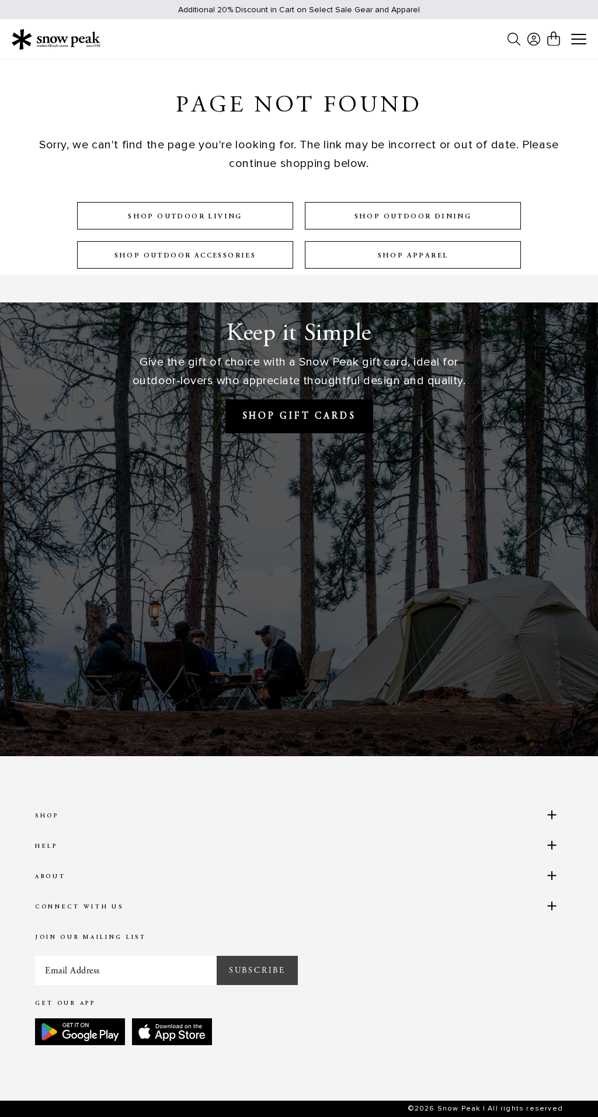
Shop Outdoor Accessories (185, 255)
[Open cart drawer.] (553, 38)
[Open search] (514, 39)
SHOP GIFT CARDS (299, 416)
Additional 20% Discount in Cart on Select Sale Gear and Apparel (299, 10)
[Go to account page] (534, 39)
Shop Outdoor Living (185, 216)
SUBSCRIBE (257, 970)
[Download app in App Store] (172, 1031)
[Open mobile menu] (578, 40)
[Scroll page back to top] (565, 1085)
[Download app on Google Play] (80, 1031)
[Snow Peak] (56, 39)
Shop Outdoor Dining (413, 216)
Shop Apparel (413, 255)
